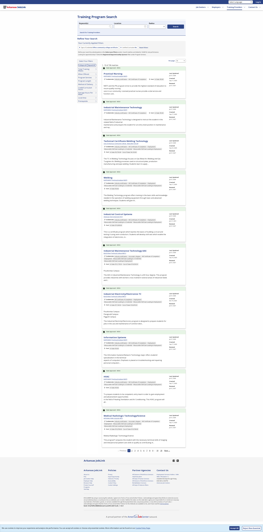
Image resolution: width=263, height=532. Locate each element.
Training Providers (234, 7)
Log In (258, 2)
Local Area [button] (82, 98)
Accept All (234, 528)
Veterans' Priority (113, 479)
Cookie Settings (113, 485)
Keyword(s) (83, 23)
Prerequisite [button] (83, 101)
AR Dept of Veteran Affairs (140, 485)
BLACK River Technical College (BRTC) (115, 253)
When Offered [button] (83, 74)
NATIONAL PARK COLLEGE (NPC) (113, 418)
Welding (108, 177)
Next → (167, 451)
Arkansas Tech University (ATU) (113, 217)
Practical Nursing (113, 73)
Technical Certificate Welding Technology (126, 141)
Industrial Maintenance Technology (123, 107)
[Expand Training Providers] (244, 7)
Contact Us (253, 7)
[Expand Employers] (223, 7)
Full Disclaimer (164, 504)
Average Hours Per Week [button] (85, 94)
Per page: (172, 61)
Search (175, 26)
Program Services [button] (85, 77)
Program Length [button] (84, 81)
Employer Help (88, 481)
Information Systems (115, 337)
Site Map (86, 489)
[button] (90, 32)
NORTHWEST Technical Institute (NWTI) (115, 76)
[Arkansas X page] (177, 460)
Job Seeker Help (89, 479)
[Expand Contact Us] (260, 7)
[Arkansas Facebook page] (174, 460)
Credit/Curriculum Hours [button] (85, 88)
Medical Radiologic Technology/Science (124, 415)
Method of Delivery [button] (85, 84)
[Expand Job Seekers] (208, 7)
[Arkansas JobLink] (14, 7)
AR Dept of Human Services (140, 479)
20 (161, 451)
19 (157, 451)
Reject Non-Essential (251, 528)
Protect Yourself (89, 485)
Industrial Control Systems (118, 214)
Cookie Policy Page (143, 528)
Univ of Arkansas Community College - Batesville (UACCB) (121, 144)
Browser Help (88, 483)
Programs (87, 487)
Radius (151, 23)
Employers (216, 7)
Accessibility (111, 481)
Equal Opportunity (113, 477)
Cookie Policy (112, 483)
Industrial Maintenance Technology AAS (125, 250)
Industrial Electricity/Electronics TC (122, 294)
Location (117, 23)
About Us (86, 474)
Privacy (110, 474)
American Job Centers (163, 483)
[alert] (144, 69)
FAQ (85, 477)
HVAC (106, 376)
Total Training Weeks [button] (83, 70)
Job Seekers (201, 7)
